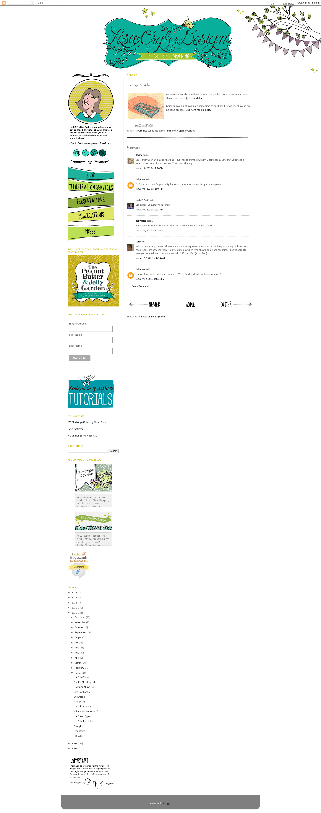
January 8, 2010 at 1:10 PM (149, 168)
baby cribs (141, 221)
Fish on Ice (79, 702)
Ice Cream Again (82, 716)
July (77, 643)
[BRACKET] (91, 165)
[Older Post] (235, 309)
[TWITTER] (94, 158)
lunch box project (175, 131)
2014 (74, 592)
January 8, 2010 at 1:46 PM (149, 189)
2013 (74, 597)
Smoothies (79, 731)
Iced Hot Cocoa (82, 692)
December (80, 617)
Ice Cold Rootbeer (83, 706)
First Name (75, 334)
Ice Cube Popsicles (83, 721)
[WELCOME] (91, 146)
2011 (74, 608)
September (81, 632)
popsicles (190, 131)
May (77, 653)
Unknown (140, 179)
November (80, 622)
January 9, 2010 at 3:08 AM (149, 230)
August (78, 637)
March (78, 663)
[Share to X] (143, 125)
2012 (74, 603)
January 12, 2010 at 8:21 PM (150, 279)
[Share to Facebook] (147, 125)
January (79, 673)
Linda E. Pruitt (142, 200)
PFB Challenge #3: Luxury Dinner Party (87, 422)
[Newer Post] (144, 309)
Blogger (167, 803)
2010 (74, 613)
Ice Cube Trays (81, 677)
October (79, 627)
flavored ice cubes (144, 131)
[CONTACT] (75, 158)
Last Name (75, 345)
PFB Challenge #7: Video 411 (82, 436)
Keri (138, 242)
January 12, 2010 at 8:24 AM (150, 258)
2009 (74, 743)
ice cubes (160, 131)
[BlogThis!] (140, 125)
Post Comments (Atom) (153, 317)
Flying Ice (78, 726)
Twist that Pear (75, 429)
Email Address (77, 323)
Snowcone (79, 697)
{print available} (195, 98)
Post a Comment (140, 286)
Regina (139, 155)
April (77, 658)
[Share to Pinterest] (151, 125)
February (80, 668)
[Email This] (136, 125)
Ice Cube (78, 736)
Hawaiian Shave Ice (84, 687)
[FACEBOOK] (86, 158)
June (77, 648)
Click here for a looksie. (198, 110)
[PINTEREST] (106, 158)
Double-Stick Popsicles (85, 682)
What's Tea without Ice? (86, 711)
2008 (74, 748)
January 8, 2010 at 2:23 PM (149, 210)
